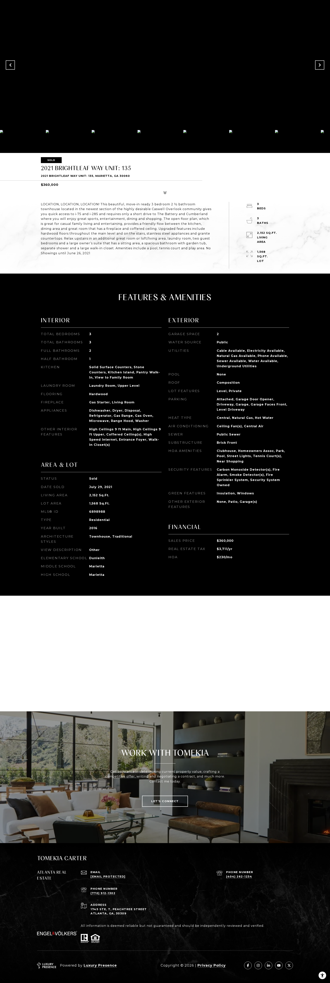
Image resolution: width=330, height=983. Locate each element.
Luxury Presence (100, 965)
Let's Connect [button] (165, 801)
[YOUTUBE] (279, 965)
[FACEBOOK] (248, 965)
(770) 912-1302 (103, 893)
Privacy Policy (211, 965)
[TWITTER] (289, 965)
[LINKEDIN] (268, 965)
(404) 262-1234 (239, 876)
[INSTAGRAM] (258, 965)
